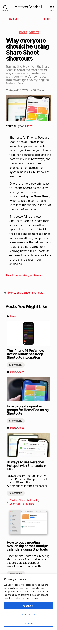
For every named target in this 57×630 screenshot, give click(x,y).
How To (34, 500)
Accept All (29, 605)
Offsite (34, 32)
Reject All (28, 623)
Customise (28, 614)
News (13, 316)
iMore (23, 32)
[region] (28, 602)
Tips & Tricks (27, 503)
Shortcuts (37, 292)
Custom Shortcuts (19, 500)
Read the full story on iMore (23, 275)
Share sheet (23, 292)
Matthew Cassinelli (28, 6)
